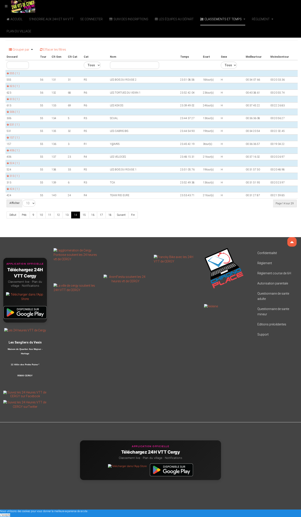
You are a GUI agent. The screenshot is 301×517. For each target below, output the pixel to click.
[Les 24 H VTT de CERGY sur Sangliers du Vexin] (25, 330)
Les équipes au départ (176, 19)
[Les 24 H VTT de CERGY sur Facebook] (25, 394)
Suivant (121, 214)
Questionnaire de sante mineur (273, 311)
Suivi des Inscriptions (130, 19)
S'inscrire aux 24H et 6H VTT (51, 19)
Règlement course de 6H (274, 273)
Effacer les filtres (54, 49)
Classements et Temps (223, 19)
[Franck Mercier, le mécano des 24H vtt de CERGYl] (175, 259)
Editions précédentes (271, 324)
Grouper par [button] (21, 49)
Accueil (16, 19)
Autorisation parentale (272, 283)
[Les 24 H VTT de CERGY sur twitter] (25, 404)
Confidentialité (267, 253)
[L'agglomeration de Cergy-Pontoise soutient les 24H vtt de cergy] (75, 254)
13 (67, 214)
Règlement (261, 19)
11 (49, 214)
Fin (133, 214)
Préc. (24, 214)
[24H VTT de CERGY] (17, 6)
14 (75, 214)
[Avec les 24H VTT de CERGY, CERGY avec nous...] (75, 287)
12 (58, 214)
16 (92, 214)
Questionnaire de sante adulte (273, 296)
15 (84, 214)
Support (263, 334)
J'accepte (5, 515)
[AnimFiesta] (125, 279)
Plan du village (19, 31)
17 (101, 214)
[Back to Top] (292, 242)
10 (41, 214)
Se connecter (91, 19)
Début (12, 214)
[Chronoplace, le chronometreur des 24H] (224, 268)
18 (109, 214)
